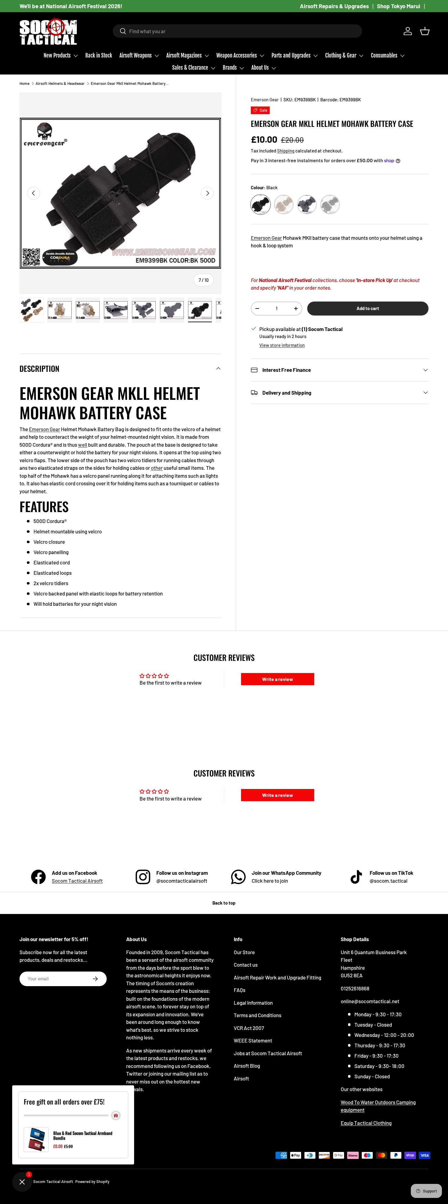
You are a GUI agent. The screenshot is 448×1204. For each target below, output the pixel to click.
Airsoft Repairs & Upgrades (334, 5)
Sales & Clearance (190, 68)
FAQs (239, 990)
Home (25, 83)
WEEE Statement (253, 1040)
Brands (230, 68)
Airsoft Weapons (135, 55)
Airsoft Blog (247, 1066)
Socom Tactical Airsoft (77, 881)
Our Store (244, 952)
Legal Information (253, 1003)
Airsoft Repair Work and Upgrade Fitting (277, 977)
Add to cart (368, 308)
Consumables (384, 55)
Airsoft (241, 1078)
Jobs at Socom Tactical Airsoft (268, 1053)
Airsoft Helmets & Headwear (60, 83)
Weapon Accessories (236, 55)
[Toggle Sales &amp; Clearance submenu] (213, 68)
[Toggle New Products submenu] (75, 55)
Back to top (224, 903)
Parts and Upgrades (291, 55)
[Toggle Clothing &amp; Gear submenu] (361, 55)
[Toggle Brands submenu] (241, 68)
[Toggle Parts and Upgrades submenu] (315, 55)
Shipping (285, 150)
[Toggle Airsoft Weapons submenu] (156, 55)
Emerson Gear (265, 99)
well (82, 444)
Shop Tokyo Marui (398, 5)
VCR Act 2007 (249, 1028)
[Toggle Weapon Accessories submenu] (261, 55)
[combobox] (237, 31)
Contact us (246, 964)
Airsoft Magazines (184, 55)
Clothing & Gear (340, 55)
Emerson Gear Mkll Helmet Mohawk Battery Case (130, 83)
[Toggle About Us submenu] (273, 68)
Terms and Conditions (257, 1015)
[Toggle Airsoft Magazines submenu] (206, 55)
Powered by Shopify (92, 1181)
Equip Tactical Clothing (366, 1123)
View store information (282, 345)
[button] (425, 31)
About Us (260, 68)
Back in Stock (98, 55)
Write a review (277, 679)
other (157, 468)
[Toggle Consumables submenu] (402, 55)
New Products (57, 55)
